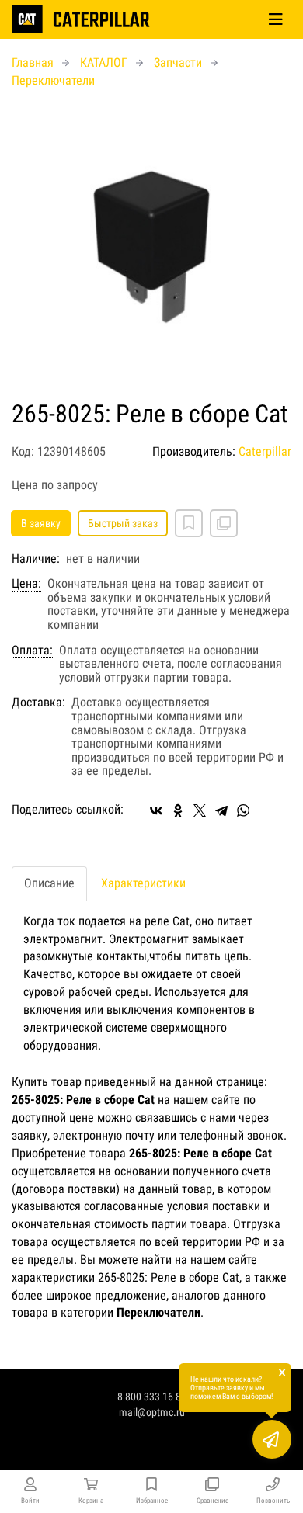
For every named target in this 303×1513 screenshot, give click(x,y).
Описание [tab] (49, 883)
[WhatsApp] (243, 810)
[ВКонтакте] (156, 810)
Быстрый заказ (123, 523)
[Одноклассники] (178, 810)
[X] (199, 810)
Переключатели (53, 80)
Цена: (26, 584)
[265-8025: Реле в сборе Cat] (151, 245)
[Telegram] (221, 810)
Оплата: (32, 651)
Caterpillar (265, 451)
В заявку (41, 523)
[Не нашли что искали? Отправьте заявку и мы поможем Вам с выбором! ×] (271, 1439)
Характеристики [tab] (143, 883)
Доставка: (38, 703)
